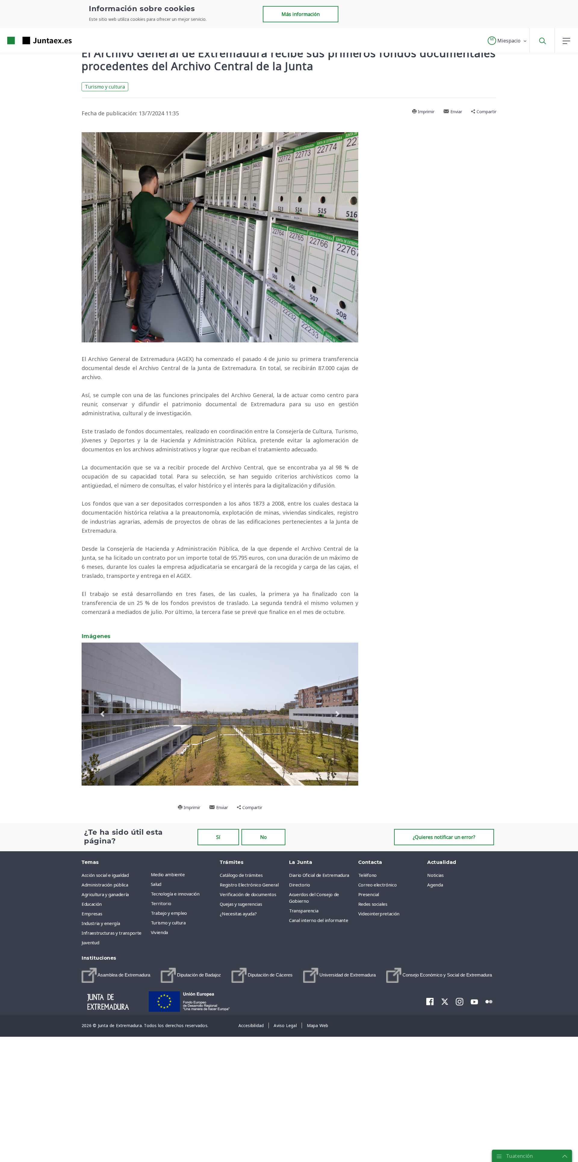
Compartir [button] (485, 111)
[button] (507, 40)
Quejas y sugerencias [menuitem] (241, 904)
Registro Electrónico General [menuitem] (249, 885)
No (263, 837)
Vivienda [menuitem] (159, 932)
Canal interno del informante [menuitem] (318, 920)
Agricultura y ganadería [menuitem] (105, 894)
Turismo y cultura (105, 86)
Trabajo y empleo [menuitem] (169, 913)
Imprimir (425, 111)
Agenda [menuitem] (435, 885)
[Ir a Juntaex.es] (28, 40)
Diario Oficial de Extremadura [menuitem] (319, 875)
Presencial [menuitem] (368, 894)
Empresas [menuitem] (92, 914)
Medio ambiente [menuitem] (168, 874)
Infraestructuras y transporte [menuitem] (111, 933)
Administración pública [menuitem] (105, 885)
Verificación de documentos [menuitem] (248, 894)
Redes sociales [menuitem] (372, 904)
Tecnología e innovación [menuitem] (175, 894)
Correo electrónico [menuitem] (377, 885)
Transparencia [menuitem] (303, 911)
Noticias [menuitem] (435, 875)
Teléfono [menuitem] (367, 875)
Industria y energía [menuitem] (101, 923)
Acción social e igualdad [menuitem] (105, 875)
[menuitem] (116, 975)
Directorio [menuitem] (299, 885)
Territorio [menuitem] (161, 903)
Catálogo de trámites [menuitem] (241, 875)
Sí (218, 837)
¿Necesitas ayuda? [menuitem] (238, 914)
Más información (300, 14)
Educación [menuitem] (92, 904)
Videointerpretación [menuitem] (378, 914)
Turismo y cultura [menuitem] (168, 923)
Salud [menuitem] (156, 884)
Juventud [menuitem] (90, 942)
